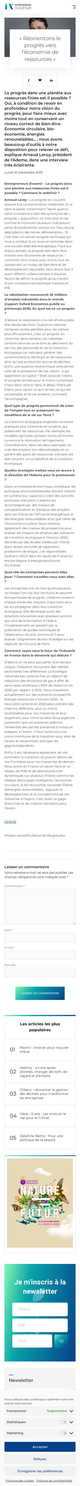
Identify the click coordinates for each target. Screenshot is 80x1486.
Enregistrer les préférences (40, 1471)
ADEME (10, 822)
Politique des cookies (20, 1480)
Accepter (40, 1447)
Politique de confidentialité (54, 1480)
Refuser (40, 1459)
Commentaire (14, 886)
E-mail (9, 947)
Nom (8, 930)
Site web (10, 965)
